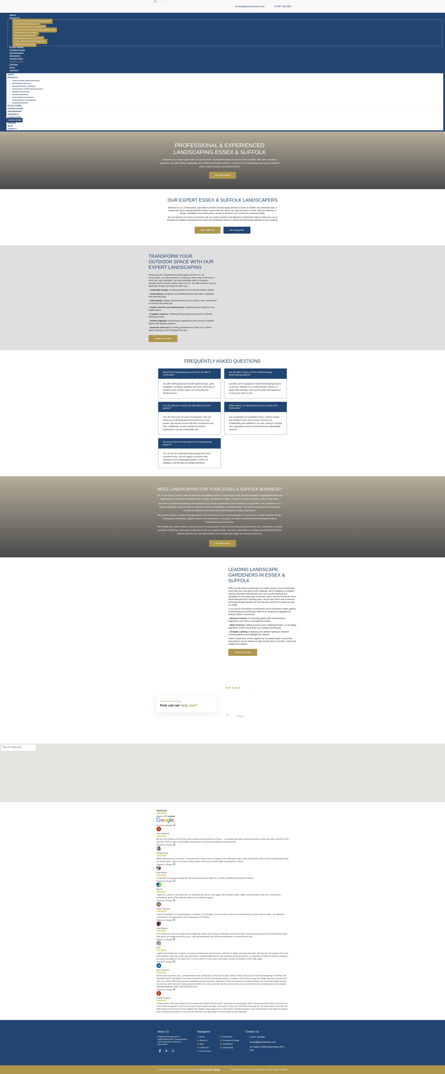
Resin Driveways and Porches (30, 42)
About (13, 15)
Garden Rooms (17, 50)
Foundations (16, 59)
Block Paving (17, 47)
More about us (207, 230)
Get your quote (222, 175)
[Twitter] (166, 1051)
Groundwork (17, 53)
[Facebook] (160, 1051)
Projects (15, 18)
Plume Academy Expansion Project (32, 21)
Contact (14, 71)
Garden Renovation (24, 44)
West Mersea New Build (26, 24)
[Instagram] (172, 1051)
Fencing (14, 65)
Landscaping (16, 62)
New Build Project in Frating (29, 27)
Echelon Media (206, 1070)
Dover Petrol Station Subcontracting (34, 30)
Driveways (15, 56)
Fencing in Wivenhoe (24, 36)
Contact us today (163, 339)
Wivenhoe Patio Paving (25, 33)
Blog (12, 68)
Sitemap (216, 1070)
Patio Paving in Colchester (28, 39)
